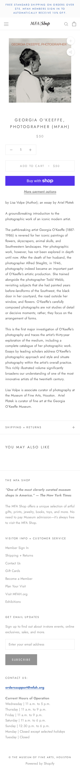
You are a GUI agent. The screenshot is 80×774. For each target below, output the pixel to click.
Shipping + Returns (23, 427)
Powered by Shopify (40, 763)
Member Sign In (17, 547)
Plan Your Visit (15, 586)
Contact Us (12, 563)
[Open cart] (74, 24)
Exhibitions (13, 601)
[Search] (66, 24)
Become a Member (18, 578)
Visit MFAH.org (16, 594)
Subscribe (21, 660)
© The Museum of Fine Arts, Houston (40, 757)
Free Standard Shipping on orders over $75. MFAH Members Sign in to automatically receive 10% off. (40, 9)
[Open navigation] (6, 24)
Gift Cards (12, 570)
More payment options (40, 191)
